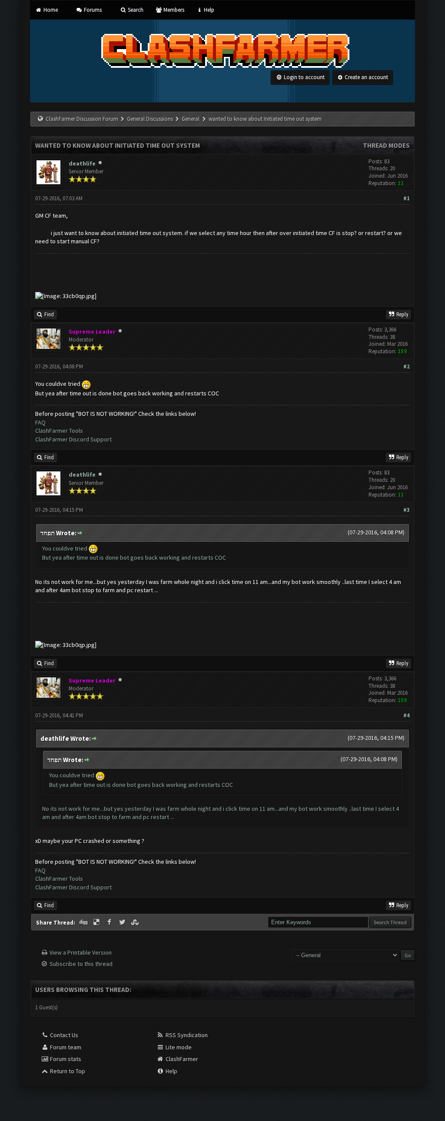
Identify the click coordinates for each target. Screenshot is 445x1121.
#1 (406, 198)
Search (134, 9)
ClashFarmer (181, 1059)
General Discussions (150, 119)
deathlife (82, 163)
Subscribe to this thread (81, 964)
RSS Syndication (186, 1035)
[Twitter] (123, 922)
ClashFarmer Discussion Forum (82, 119)
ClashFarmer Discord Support (73, 439)
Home (49, 9)
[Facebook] (110, 922)
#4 (406, 715)
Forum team (65, 1047)
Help (208, 9)
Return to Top (67, 1071)
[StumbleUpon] (135, 922)
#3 (406, 510)
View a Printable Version (81, 952)
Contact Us (63, 1035)
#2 (406, 366)
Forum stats (65, 1059)
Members (173, 9)
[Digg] (84, 922)
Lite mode (178, 1047)
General (191, 119)
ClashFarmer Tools (59, 430)
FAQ (40, 422)
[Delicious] (97, 922)
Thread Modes (386, 145)
